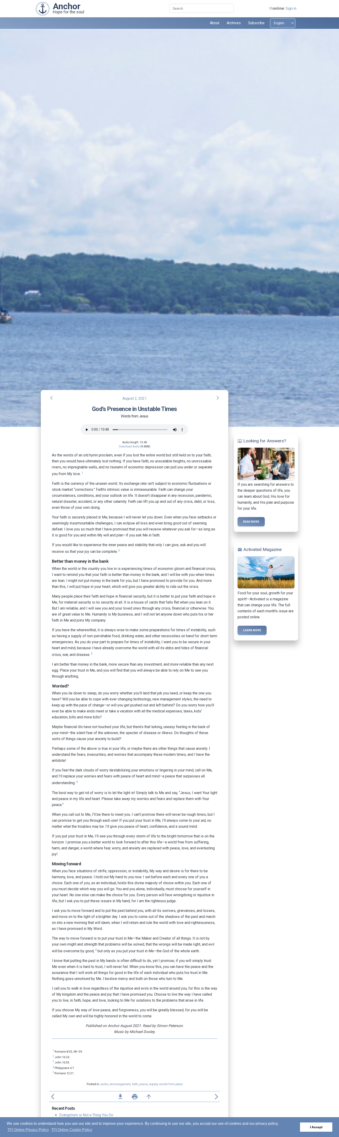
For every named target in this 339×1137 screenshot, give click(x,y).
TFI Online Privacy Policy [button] (28, 1130)
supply (153, 1084)
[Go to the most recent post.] (43, 8)
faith (135, 1084)
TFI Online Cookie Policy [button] (71, 1130)
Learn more (252, 630)
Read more (251, 521)
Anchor (66, 6)
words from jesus (171, 1084)
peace (143, 1084)
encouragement (120, 1084)
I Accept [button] (316, 1127)
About (214, 23)
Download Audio (129, 446)
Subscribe (256, 23)
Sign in (290, 8)
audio (104, 1084)
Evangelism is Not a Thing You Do (86, 1115)
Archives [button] (234, 23)
